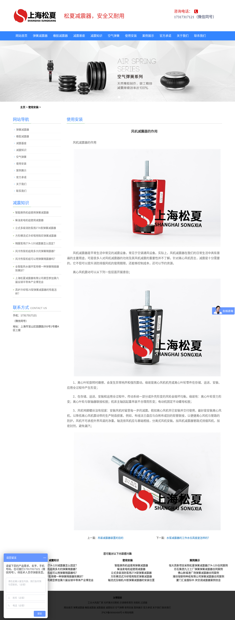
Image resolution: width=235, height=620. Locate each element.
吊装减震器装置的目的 (110, 537)
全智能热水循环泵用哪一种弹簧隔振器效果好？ (57, 576)
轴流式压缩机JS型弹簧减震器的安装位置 (131, 580)
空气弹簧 (114, 35)
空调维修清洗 (126, 602)
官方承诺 (165, 35)
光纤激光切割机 (111, 602)
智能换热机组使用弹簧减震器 (32, 212)
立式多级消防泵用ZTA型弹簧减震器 (35, 227)
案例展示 (148, 35)
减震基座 (79, 35)
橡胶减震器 (60, 35)
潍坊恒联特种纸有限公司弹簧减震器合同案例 (198, 576)
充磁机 (136, 602)
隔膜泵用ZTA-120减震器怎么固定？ (35, 243)
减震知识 (96, 35)
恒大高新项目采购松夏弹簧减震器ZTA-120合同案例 (198, 565)
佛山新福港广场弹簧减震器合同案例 (198, 572)
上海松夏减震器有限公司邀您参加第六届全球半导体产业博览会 (57, 580)
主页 (22, 107)
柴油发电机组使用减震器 (29, 220)
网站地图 (129, 612)
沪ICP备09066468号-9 (113, 612)
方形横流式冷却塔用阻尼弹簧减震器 (35, 235)
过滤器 (144, 602)
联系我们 (200, 35)
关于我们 (183, 35)
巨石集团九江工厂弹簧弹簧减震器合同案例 (198, 569)
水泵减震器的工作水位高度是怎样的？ (188, 537)
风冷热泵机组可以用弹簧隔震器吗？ (35, 258)
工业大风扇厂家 (95, 602)
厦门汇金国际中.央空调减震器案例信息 (198, 580)
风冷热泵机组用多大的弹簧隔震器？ (35, 251)
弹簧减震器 (40, 35)
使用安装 (131, 35)
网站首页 (21, 35)
